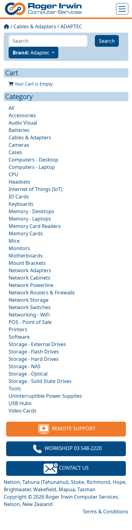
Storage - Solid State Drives (40, 381)
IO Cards (19, 196)
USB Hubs (20, 403)
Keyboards (21, 204)
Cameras (19, 144)
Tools (15, 388)
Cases (15, 152)
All (11, 108)
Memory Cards (26, 233)
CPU (13, 174)
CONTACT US (73, 467)
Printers (18, 329)
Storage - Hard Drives (34, 359)
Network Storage (29, 300)
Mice (14, 240)
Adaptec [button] (32, 52)
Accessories (22, 115)
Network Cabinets (29, 277)
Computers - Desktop (33, 159)
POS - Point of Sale (30, 322)
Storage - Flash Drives (34, 351)
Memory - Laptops (30, 218)
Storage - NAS (25, 366)
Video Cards (23, 410)
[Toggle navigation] (122, 9)
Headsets (19, 181)
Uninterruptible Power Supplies (45, 396)
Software (19, 336)
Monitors (19, 248)
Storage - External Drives (37, 344)
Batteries (19, 130)
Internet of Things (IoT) (35, 189)
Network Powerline (31, 285)
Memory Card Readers (35, 226)
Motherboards (26, 255)
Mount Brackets (27, 263)
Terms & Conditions (105, 511)
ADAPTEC (71, 26)
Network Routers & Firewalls (42, 292)
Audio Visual (23, 122)
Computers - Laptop (32, 167)
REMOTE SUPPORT (73, 428)
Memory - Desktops (31, 211)
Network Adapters (30, 270)
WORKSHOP (73, 448)
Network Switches (30, 307)
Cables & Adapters (35, 26)
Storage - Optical (28, 373)
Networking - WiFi (29, 314)
